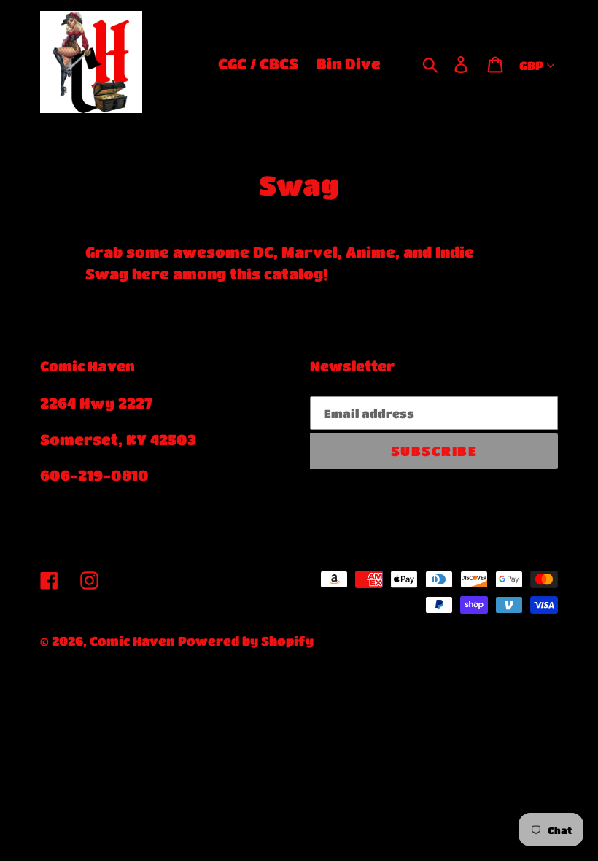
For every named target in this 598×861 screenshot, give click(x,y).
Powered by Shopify (246, 641)
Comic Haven (132, 641)
